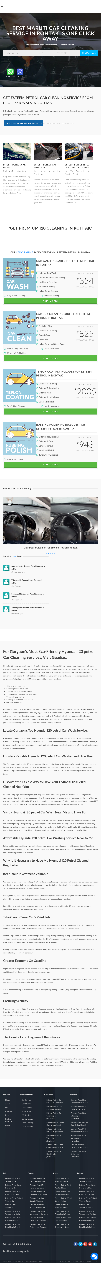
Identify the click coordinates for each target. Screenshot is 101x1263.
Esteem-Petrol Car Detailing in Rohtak (87, 1225)
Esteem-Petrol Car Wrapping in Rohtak (87, 1212)
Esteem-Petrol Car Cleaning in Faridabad (78, 1116)
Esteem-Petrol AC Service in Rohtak (86, 1206)
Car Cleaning (27, 1107)
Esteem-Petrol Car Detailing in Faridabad (78, 1154)
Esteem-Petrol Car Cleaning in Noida (62, 1192)
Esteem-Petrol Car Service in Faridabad (79, 1101)
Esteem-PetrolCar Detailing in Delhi (12, 1225)
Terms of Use (64, 1261)
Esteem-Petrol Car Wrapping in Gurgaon (39, 1212)
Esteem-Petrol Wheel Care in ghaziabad (55, 1123)
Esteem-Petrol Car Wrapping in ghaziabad (54, 1138)
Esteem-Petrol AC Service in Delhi (12, 1206)
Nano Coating (27, 1123)
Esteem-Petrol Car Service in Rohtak (86, 1179)
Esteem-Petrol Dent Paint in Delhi (13, 1186)
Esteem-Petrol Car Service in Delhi (12, 1179)
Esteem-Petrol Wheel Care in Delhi (14, 1199)
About (7, 1104)
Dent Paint (26, 1104)
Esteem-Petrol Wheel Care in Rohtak (88, 1199)
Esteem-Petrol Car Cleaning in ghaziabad (54, 1116)
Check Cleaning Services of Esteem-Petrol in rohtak (25, 123)
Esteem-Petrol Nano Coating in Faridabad (79, 1146)
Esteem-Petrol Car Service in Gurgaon (37, 1179)
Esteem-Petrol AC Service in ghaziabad (54, 1130)
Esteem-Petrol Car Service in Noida (62, 1179)
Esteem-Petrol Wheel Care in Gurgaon (38, 1199)
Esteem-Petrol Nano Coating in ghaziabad (54, 1146)
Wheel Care (26, 1111)
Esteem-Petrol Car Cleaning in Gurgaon (38, 1192)
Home (7, 1100)
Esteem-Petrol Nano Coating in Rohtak (87, 1219)
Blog (7, 1115)
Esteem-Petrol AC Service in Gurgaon (37, 1206)
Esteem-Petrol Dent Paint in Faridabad (79, 1107)
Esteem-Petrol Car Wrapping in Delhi (12, 1212)
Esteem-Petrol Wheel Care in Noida (63, 1199)
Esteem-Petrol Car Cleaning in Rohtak (87, 1192)
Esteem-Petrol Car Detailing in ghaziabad (54, 1154)
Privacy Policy (78, 1261)
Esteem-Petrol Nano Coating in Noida (63, 1219)
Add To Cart (50, 300)
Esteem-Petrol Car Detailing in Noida (62, 1225)
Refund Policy (91, 1261)
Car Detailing (27, 1126)
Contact (8, 1111)
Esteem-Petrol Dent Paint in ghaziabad (54, 1107)
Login (7, 1125)
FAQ (7, 1107)
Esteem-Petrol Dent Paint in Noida (63, 1186)
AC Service (26, 1115)
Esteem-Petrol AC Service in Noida (62, 1206)
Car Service (26, 1100)
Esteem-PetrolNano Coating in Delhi (13, 1219)
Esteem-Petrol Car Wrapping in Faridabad (78, 1138)
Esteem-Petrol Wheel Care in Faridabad (79, 1123)
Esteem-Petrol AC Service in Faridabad (79, 1130)
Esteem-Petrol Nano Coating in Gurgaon (38, 1219)
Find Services (89, 53)
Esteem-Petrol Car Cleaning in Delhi (12, 1192)
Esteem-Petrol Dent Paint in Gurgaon (38, 1186)
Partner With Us (8, 1120)
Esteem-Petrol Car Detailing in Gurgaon (38, 1225)
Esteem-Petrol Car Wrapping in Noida (62, 1212)
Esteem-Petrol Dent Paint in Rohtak (87, 1186)
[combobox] (23, 53)
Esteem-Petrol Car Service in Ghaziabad (54, 1101)
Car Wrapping (27, 1119)
